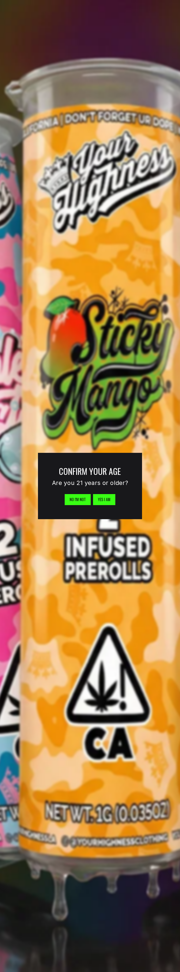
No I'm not (78, 499)
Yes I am (104, 499)
